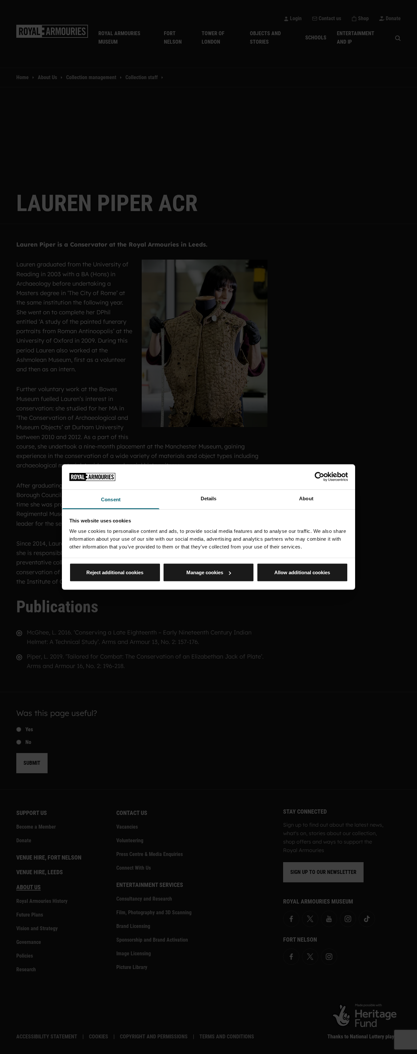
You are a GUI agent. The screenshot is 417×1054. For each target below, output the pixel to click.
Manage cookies (204, 572)
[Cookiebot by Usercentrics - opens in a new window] (319, 477)
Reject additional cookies (114, 572)
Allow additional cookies (302, 572)
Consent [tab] (111, 499)
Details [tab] (209, 498)
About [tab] (306, 498)
